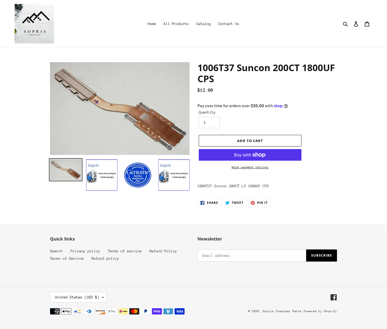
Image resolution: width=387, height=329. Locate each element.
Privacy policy (85, 251)
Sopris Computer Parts (282, 311)
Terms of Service (67, 258)
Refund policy (105, 258)
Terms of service (125, 251)
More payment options (250, 167)
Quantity (207, 112)
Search (56, 251)
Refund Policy (163, 251)
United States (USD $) (77, 297)
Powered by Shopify (320, 311)
